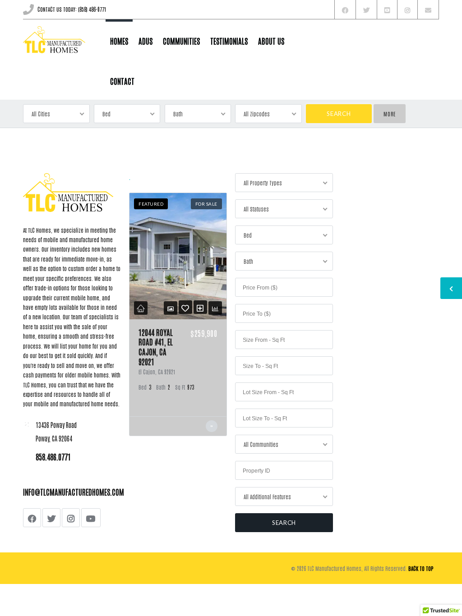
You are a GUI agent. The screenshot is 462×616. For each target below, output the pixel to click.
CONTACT (122, 81)
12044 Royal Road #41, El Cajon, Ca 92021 (156, 347)
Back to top (421, 568)
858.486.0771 (53, 456)
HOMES (119, 41)
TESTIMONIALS (229, 41)
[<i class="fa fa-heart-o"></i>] (185, 307)
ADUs (145, 41)
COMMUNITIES (181, 41)
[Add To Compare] (200, 307)
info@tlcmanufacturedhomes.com (73, 491)
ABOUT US (271, 41)
